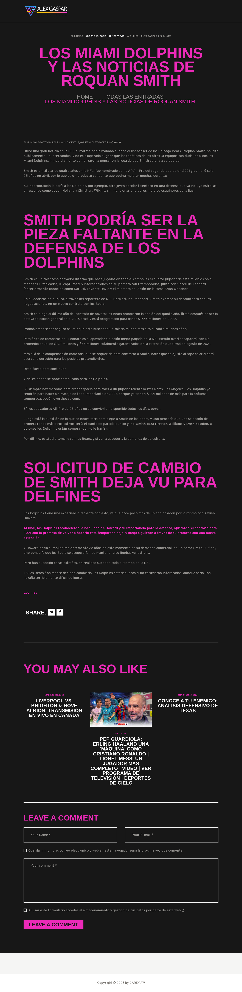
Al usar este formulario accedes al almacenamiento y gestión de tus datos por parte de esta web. (106, 910)
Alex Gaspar (149, 36)
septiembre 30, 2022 (54, 695)
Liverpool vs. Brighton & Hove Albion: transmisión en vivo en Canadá (54, 708)
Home (85, 96)
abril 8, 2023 (121, 733)
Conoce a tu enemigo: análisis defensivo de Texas (187, 705)
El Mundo (77, 36)
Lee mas (30, 593)
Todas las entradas (133, 97)
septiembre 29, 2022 (188, 695)
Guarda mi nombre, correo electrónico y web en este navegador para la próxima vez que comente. (105, 851)
